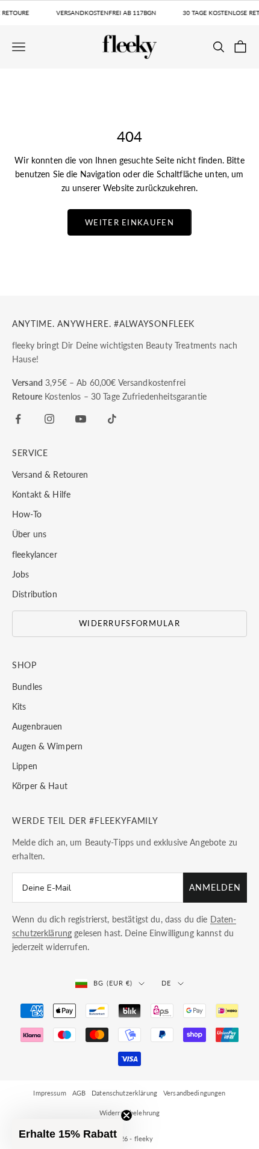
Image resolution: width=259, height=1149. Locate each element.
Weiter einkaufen (129, 222)
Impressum (49, 1093)
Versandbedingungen (194, 1093)
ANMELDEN (215, 887)
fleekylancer (34, 554)
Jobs (21, 574)
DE (166, 983)
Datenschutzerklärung (124, 1093)
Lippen (24, 766)
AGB (79, 1093)
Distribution (34, 594)
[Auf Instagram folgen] (49, 419)
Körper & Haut (39, 786)
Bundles (27, 686)
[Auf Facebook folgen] (18, 419)
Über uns (29, 534)
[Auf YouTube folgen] (81, 419)
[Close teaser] (126, 1115)
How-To (27, 514)
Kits (19, 706)
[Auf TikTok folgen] (112, 419)
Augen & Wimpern (47, 746)
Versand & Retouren (50, 474)
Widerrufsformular (129, 623)
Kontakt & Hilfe (41, 494)
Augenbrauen (37, 726)
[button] (67, 1134)
